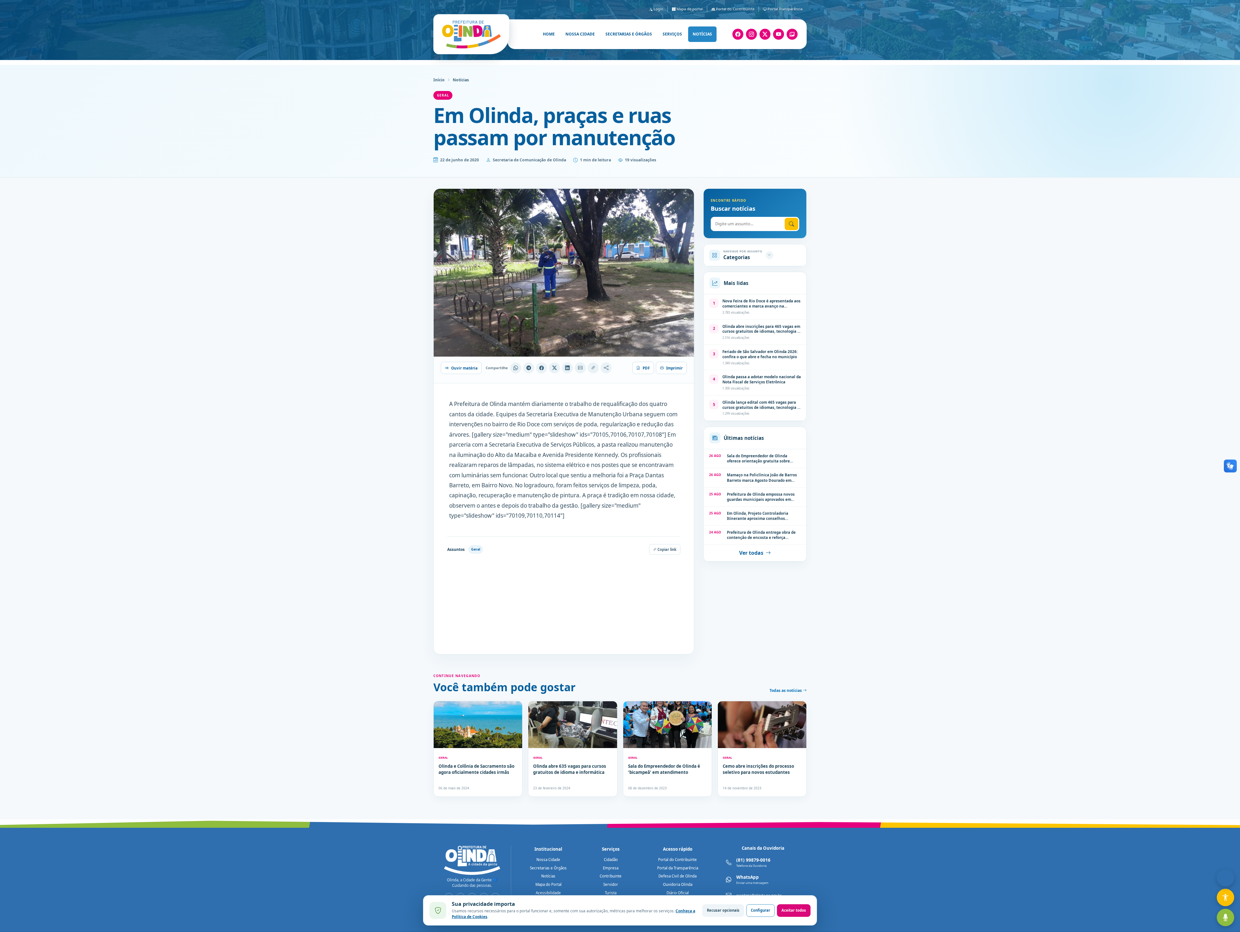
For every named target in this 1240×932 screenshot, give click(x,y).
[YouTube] (778, 34)
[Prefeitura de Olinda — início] (471, 34)
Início (439, 80)
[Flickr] (792, 34)
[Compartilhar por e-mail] (580, 367)
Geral (443, 95)
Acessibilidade (548, 892)
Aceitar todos (793, 910)
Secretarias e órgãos (628, 34)
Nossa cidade (580, 34)
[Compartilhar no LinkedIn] (567, 367)
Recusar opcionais (723, 910)
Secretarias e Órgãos (548, 868)
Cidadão (611, 859)
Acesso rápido (677, 849)
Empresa (610, 868)
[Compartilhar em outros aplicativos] (606, 367)
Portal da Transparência (677, 868)
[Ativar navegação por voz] (1225, 917)
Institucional (548, 849)
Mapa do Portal (548, 884)
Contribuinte (611, 876)
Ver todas (751, 553)
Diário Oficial (677, 892)
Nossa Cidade (548, 859)
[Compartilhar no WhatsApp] (515, 367)
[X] (765, 34)
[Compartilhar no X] (554, 367)
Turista (610, 892)
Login (658, 8)
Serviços (672, 34)
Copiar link (666, 549)
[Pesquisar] (791, 224)
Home (549, 34)
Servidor (610, 884)
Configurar (760, 910)
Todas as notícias (786, 690)
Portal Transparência (784, 8)
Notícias (702, 34)
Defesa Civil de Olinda (677, 876)
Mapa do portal (689, 8)
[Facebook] (737, 34)
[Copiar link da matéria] (593, 367)
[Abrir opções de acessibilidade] (1225, 897)
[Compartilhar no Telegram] (528, 367)
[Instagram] (751, 34)
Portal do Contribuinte (734, 8)
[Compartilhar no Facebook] (541, 367)
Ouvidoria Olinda (677, 884)
